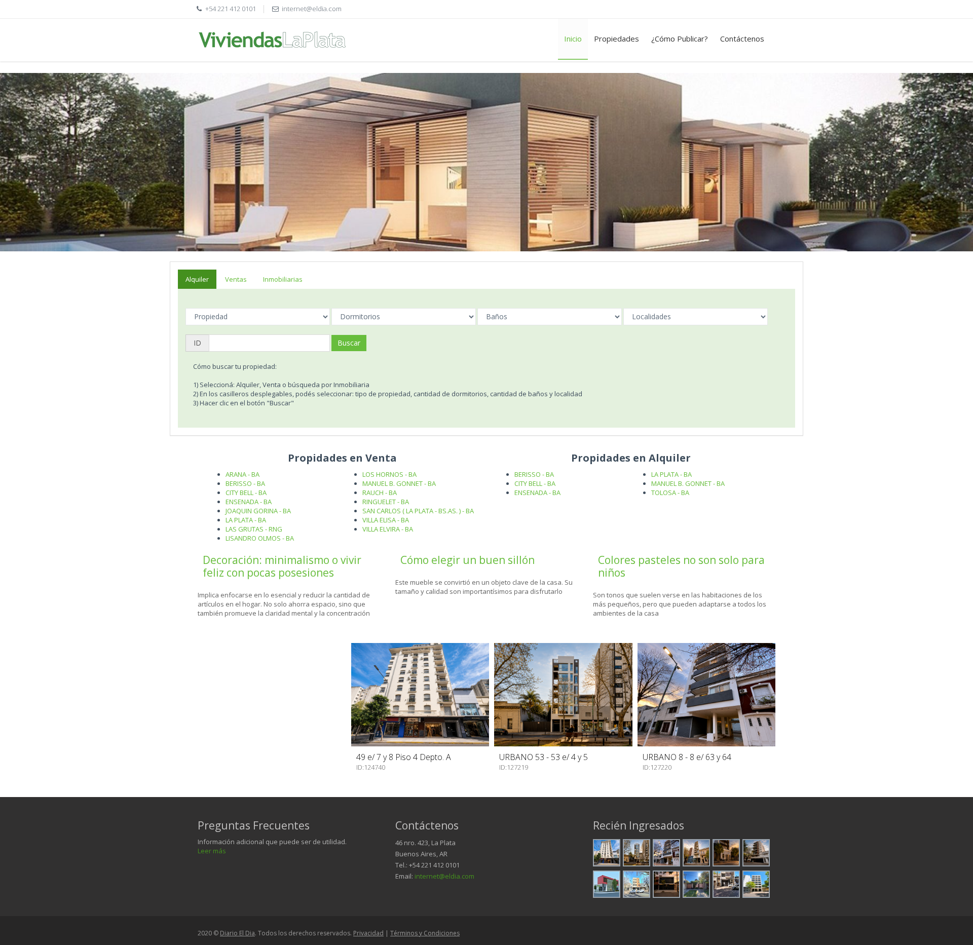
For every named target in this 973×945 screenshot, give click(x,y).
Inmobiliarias (283, 279)
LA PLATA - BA (246, 519)
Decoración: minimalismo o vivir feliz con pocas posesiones (282, 566)
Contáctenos (742, 38)
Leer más (212, 850)
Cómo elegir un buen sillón (467, 560)
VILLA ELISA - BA (385, 519)
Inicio (573, 38)
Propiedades (616, 38)
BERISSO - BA (245, 483)
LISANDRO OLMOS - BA (260, 538)
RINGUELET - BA (385, 501)
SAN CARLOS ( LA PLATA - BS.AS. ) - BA (418, 510)
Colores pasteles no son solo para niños (681, 566)
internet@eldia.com (444, 876)
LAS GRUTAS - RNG (254, 529)
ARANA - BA (242, 474)
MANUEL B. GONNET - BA (399, 483)
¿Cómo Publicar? (679, 38)
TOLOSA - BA (670, 492)
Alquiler (197, 279)
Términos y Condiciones (425, 933)
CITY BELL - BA (246, 492)
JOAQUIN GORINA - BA (258, 510)
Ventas (236, 279)
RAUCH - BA (379, 492)
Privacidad (368, 933)
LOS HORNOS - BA (389, 474)
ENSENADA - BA (249, 501)
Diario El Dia (237, 933)
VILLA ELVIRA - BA (387, 529)
